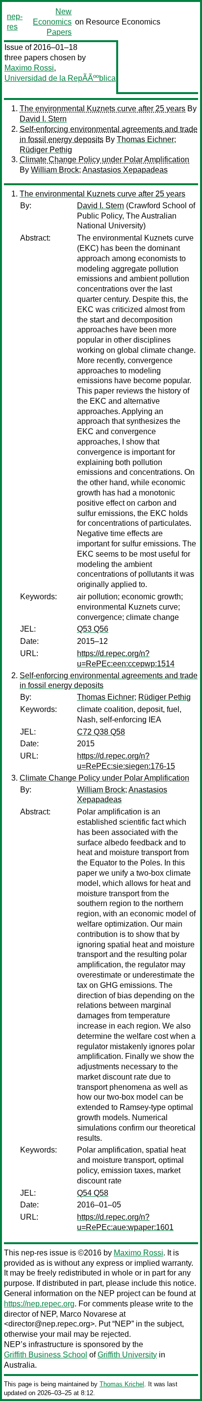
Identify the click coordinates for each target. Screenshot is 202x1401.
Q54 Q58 (92, 1193)
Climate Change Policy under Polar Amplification (104, 159)
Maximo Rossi (29, 68)
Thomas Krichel (122, 1384)
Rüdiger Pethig (46, 150)
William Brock (55, 170)
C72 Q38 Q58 (101, 732)
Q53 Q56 (92, 629)
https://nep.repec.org (39, 1304)
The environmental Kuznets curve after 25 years (102, 108)
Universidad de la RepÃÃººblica (60, 78)
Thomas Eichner (145, 139)
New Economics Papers (52, 21)
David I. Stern (43, 119)
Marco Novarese (88, 1314)
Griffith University (127, 1355)
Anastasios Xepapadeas (125, 170)
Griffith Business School (45, 1355)
